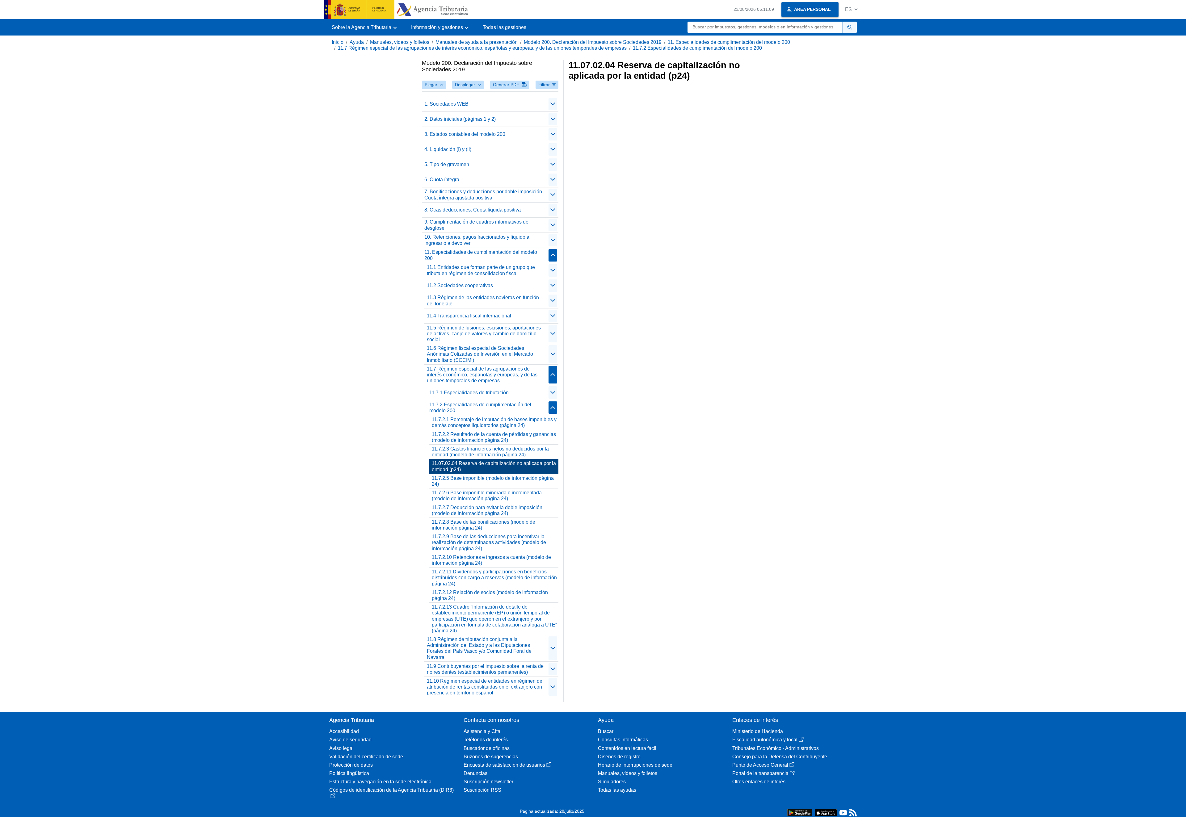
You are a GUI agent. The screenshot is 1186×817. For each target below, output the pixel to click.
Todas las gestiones (504, 27)
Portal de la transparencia (760, 773)
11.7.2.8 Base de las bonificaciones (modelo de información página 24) (483, 524)
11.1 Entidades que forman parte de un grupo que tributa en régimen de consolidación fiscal (481, 270)
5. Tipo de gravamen (446, 164)
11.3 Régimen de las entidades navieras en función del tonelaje (483, 300)
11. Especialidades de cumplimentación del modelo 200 (729, 42)
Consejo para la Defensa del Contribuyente (779, 756)
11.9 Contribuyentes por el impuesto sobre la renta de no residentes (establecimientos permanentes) (485, 669)
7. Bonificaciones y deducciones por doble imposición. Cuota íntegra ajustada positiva (483, 194)
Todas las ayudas (617, 790)
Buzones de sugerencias (491, 756)
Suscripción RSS (482, 790)
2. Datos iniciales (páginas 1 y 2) (460, 119)
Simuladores (612, 781)
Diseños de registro (619, 756)
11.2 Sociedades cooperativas (460, 285)
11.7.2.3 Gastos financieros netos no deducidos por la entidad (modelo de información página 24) (490, 451)
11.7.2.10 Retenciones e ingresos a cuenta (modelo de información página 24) (491, 560)
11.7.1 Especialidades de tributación (469, 392)
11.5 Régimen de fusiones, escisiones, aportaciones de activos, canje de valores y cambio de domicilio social (484, 333)
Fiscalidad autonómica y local (764, 739)
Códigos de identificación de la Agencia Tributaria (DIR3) (391, 790)
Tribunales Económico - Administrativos (775, 748)
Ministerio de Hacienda (757, 731)
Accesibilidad (344, 731)
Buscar (605, 731)
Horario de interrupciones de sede (635, 765)
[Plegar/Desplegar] (553, 104)
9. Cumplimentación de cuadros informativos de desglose (476, 224)
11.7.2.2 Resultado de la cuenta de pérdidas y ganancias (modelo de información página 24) (494, 437)
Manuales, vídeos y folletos (399, 42)
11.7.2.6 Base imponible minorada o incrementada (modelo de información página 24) (487, 495)
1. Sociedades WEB (446, 104)
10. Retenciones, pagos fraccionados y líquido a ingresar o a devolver (476, 239)
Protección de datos (351, 765)
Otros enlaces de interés (758, 781)
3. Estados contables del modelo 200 (464, 134)
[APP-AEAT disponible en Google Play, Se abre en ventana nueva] (799, 812)
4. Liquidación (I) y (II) (447, 149)
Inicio (337, 42)
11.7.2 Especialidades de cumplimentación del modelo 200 (697, 48)
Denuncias (475, 773)
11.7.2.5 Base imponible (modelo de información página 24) (493, 481)
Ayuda (357, 42)
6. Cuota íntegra (441, 179)
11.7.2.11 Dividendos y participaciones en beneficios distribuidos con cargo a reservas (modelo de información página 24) (494, 577)
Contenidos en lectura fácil (627, 748)
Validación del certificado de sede (366, 756)
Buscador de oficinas (487, 748)
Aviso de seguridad (350, 739)
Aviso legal (341, 748)
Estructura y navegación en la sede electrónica (380, 781)
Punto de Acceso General (760, 765)
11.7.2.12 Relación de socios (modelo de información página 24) (490, 595)
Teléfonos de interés (486, 739)
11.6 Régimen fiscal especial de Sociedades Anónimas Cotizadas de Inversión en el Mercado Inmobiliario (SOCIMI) (480, 354)
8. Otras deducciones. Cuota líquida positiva (472, 209)
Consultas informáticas (623, 739)
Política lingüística (349, 773)
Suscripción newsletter (488, 781)
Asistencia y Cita (482, 731)
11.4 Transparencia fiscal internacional (469, 315)
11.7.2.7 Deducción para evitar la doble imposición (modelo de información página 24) (487, 510)
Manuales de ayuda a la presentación (476, 42)
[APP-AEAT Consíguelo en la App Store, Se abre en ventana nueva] (826, 812)
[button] (851, 9)
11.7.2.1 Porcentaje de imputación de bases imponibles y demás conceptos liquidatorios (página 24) (494, 422)
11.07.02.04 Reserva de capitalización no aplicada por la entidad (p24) (494, 466)
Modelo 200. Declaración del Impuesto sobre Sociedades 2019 (593, 42)
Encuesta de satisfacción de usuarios (504, 765)
